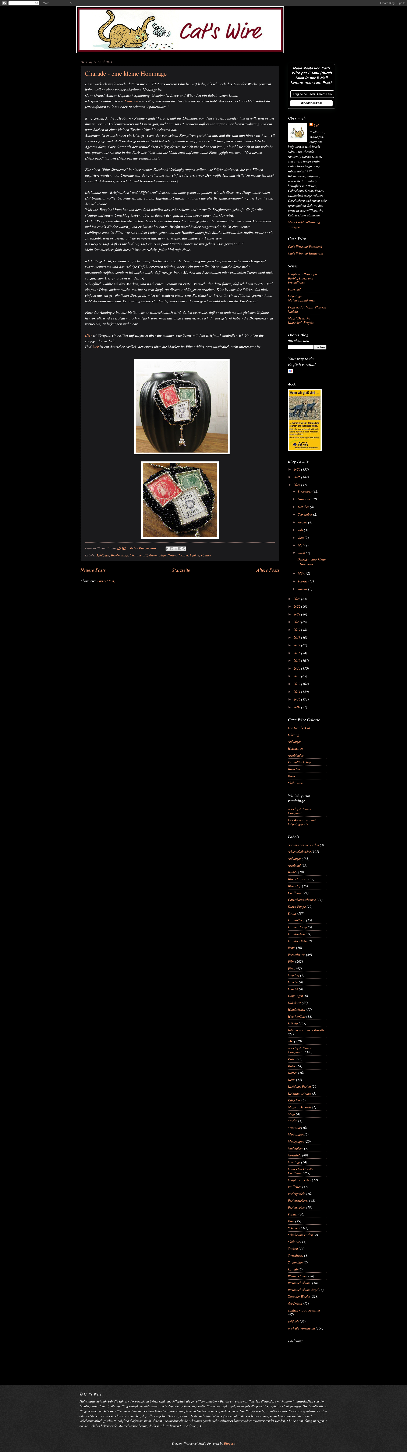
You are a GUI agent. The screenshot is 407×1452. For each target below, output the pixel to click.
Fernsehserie (296, 954)
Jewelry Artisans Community (299, 810)
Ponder (293, 1214)
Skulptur (294, 1241)
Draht (292, 913)
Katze (292, 1065)
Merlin (292, 1120)
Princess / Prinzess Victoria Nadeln (307, 309)
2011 (297, 691)
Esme (291, 947)
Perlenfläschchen (299, 762)
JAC (290, 1041)
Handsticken (296, 1009)
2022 (297, 606)
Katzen (292, 1072)
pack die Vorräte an (301, 1328)
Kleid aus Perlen (299, 1086)
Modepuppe (296, 1141)
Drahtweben (296, 933)
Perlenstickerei (177, 555)
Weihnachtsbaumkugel (303, 1289)
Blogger (229, 1443)
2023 (297, 598)
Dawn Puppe (297, 906)
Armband (294, 865)
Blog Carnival (298, 879)
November (305, 498)
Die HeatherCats (299, 727)
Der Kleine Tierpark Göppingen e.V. (302, 821)
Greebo (293, 981)
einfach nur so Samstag (304, 1310)
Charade (131, 100)
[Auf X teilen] (176, 548)
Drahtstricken (297, 927)
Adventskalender (299, 851)
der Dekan (295, 1303)
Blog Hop (294, 885)
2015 (297, 660)
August (303, 522)
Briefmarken (119, 555)
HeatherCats (296, 1016)
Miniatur (294, 1127)
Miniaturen (296, 1134)
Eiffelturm (150, 555)
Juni (301, 537)
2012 (297, 683)
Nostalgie (294, 1155)
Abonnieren (311, 103)
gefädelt (293, 1321)
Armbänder (295, 755)
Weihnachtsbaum (299, 1282)
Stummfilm (295, 1262)
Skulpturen (295, 782)
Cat (316, 125)
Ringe (292, 775)
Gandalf (293, 975)
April (302, 553)
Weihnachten (297, 1275)
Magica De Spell (299, 1107)
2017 (297, 645)
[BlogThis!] (172, 548)
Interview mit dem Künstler (307, 1029)
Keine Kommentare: (144, 547)
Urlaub (293, 1269)
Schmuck (294, 1227)
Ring (291, 1220)
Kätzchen (294, 1100)
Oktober (304, 506)
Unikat (194, 555)
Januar (303, 588)
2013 (297, 675)
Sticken (293, 1248)
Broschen (294, 769)
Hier (88, 335)
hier (95, 346)
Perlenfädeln (296, 1193)
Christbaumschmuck (302, 899)
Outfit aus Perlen (299, 1179)
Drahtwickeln (297, 940)
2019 (297, 629)
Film (162, 555)
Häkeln (293, 1023)
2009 (297, 707)
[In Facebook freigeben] (180, 548)
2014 (297, 668)
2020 (297, 621)
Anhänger (102, 555)
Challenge (295, 892)
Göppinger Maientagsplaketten (301, 297)
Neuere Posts (93, 569)
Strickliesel (295, 1255)
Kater (292, 1059)
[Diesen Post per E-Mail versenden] (168, 548)
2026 (297, 469)
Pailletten (294, 1186)
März (302, 573)
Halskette (294, 1002)
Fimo (291, 968)
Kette (291, 1079)
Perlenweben (296, 1207)
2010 (297, 699)
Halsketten (295, 748)
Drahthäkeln (296, 920)
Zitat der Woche (299, 1296)
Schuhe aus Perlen (300, 1234)
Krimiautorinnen (299, 1093)
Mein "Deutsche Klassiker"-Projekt (301, 320)
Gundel (293, 988)
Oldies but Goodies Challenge (301, 1170)
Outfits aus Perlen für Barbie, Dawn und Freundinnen (302, 278)
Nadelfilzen (295, 1148)
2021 (297, 614)
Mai (301, 545)
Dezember (305, 491)
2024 (297, 484)
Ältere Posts (267, 569)
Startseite (181, 569)
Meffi (291, 1113)
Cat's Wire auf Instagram (305, 253)
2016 (297, 652)
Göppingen (295, 995)
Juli (301, 529)
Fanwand (294, 289)
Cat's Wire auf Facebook (305, 246)
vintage (206, 555)
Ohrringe (294, 734)
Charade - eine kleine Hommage (126, 73)
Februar (304, 581)
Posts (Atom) (106, 580)
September (305, 514)
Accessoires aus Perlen (303, 844)
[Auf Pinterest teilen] (184, 548)
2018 (297, 637)
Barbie (292, 872)
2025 (297, 476)
